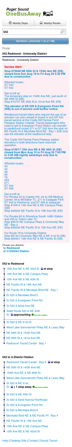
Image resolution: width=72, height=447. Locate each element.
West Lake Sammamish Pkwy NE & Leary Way (35, 327)
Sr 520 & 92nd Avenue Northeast (26, 400)
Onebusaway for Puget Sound (28, 11)
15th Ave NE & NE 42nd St (23, 431)
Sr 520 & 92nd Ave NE (20, 306)
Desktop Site (18, 440)
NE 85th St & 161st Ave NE (23, 338)
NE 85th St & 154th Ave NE (23, 333)
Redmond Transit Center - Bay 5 (26, 362)
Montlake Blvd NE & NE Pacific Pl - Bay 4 (32, 415)
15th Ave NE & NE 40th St (22, 279)
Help (5, 440)
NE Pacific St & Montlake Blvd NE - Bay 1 (32, 290)
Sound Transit (48, 440)
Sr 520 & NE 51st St (18, 322)
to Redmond (11, 248)
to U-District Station (16, 251)
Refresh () (35, 41)
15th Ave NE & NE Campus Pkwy (27, 274)
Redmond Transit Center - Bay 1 (26, 343)
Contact (33, 440)
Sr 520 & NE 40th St (18, 394)
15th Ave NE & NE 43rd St (22, 269)
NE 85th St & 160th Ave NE (23, 367)
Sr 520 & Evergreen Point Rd (24, 300)
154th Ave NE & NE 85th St (23, 373)
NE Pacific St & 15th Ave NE (24, 284)
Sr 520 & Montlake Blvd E (22, 295)
